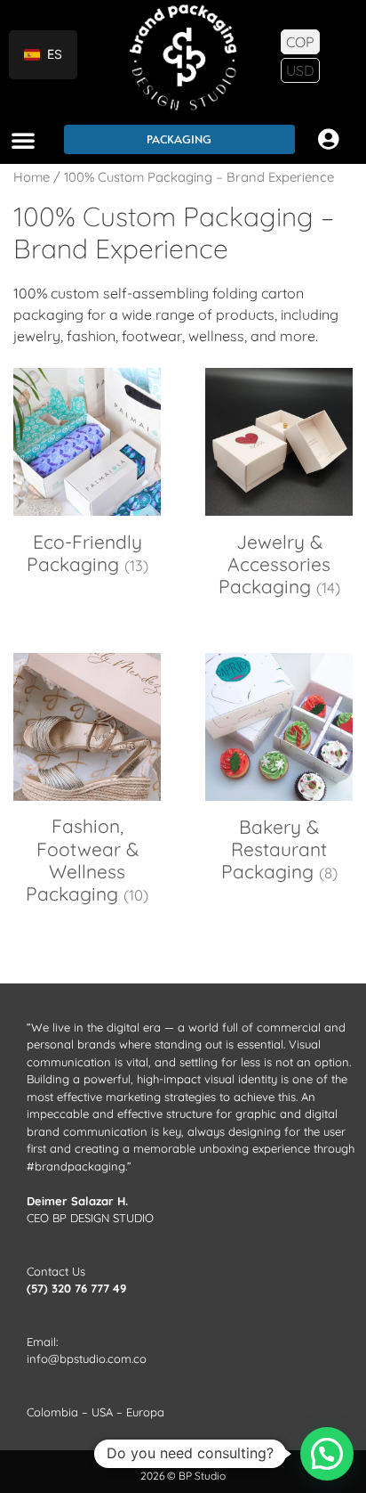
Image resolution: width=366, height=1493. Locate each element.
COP (300, 42)
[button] (23, 140)
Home (31, 176)
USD (300, 70)
